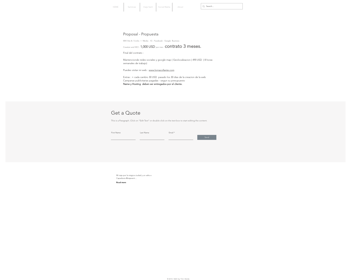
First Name (116, 133)
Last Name (144, 133)
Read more (121, 182)
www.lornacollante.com (161, 70)
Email (171, 133)
